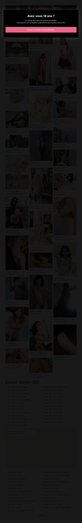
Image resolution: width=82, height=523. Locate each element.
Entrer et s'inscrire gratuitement (41, 30)
